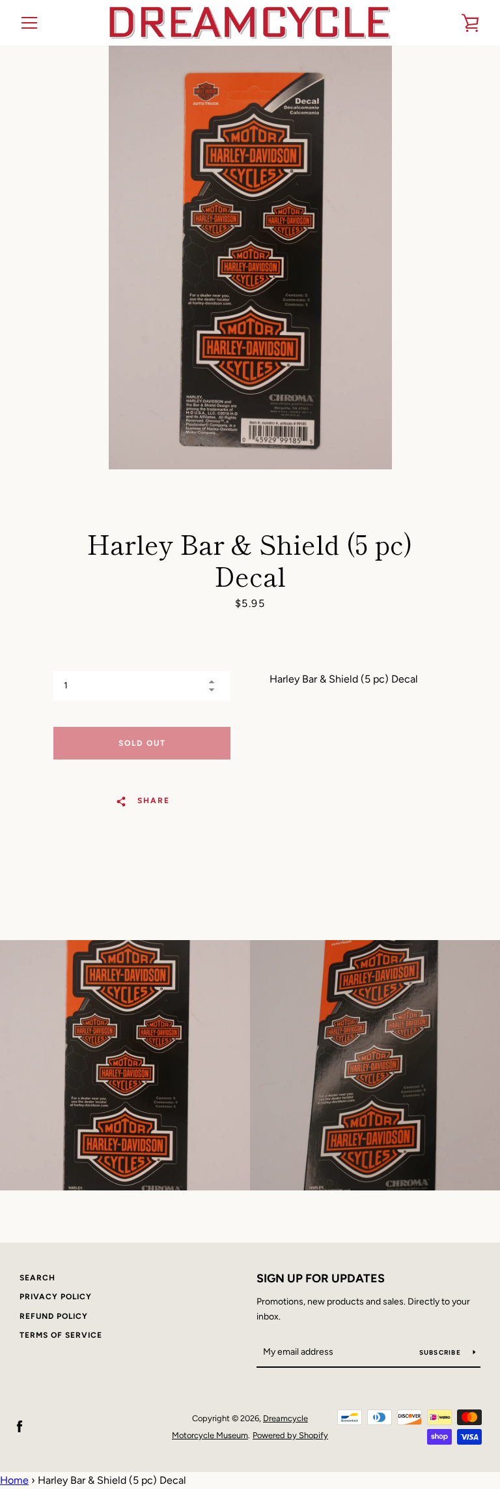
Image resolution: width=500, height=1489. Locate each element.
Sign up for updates (321, 1278)
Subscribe (441, 1352)
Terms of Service (61, 1335)
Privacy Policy (56, 1296)
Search (37, 1277)
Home (14, 1480)
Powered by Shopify (290, 1435)
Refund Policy (54, 1316)
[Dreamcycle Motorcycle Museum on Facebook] (19, 1426)
